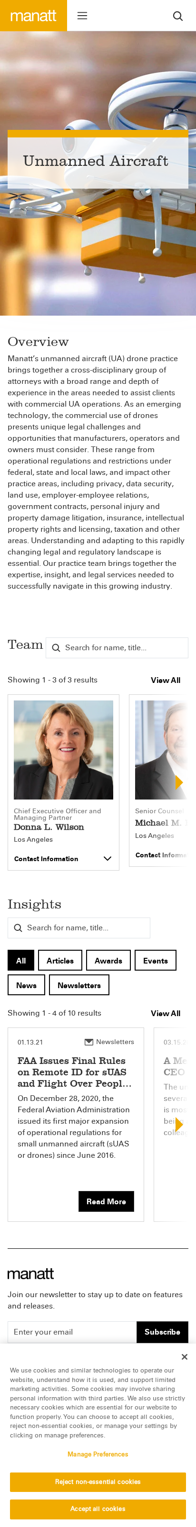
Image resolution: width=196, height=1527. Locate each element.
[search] (178, 15)
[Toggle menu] (82, 15)
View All (165, 680)
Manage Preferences (98, 1454)
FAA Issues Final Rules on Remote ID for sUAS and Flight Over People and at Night (72, 1077)
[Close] (184, 1356)
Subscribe (162, 1331)
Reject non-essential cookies (98, 1482)
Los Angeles (33, 839)
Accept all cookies (97, 1509)
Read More (106, 1201)
